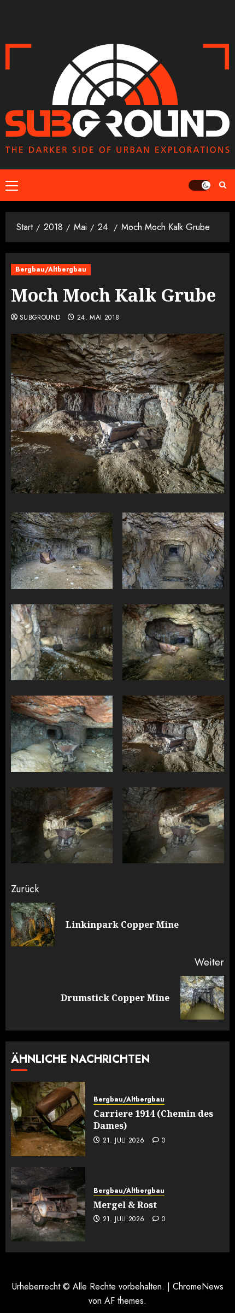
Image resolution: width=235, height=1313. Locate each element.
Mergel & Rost (125, 1205)
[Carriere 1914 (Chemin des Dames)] (48, 1119)
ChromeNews (198, 1286)
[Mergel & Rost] (48, 1204)
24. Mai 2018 (98, 318)
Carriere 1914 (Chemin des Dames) (153, 1120)
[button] (11, 185)
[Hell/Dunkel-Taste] (199, 185)
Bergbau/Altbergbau (50, 269)
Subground (40, 318)
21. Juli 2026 (124, 1141)
